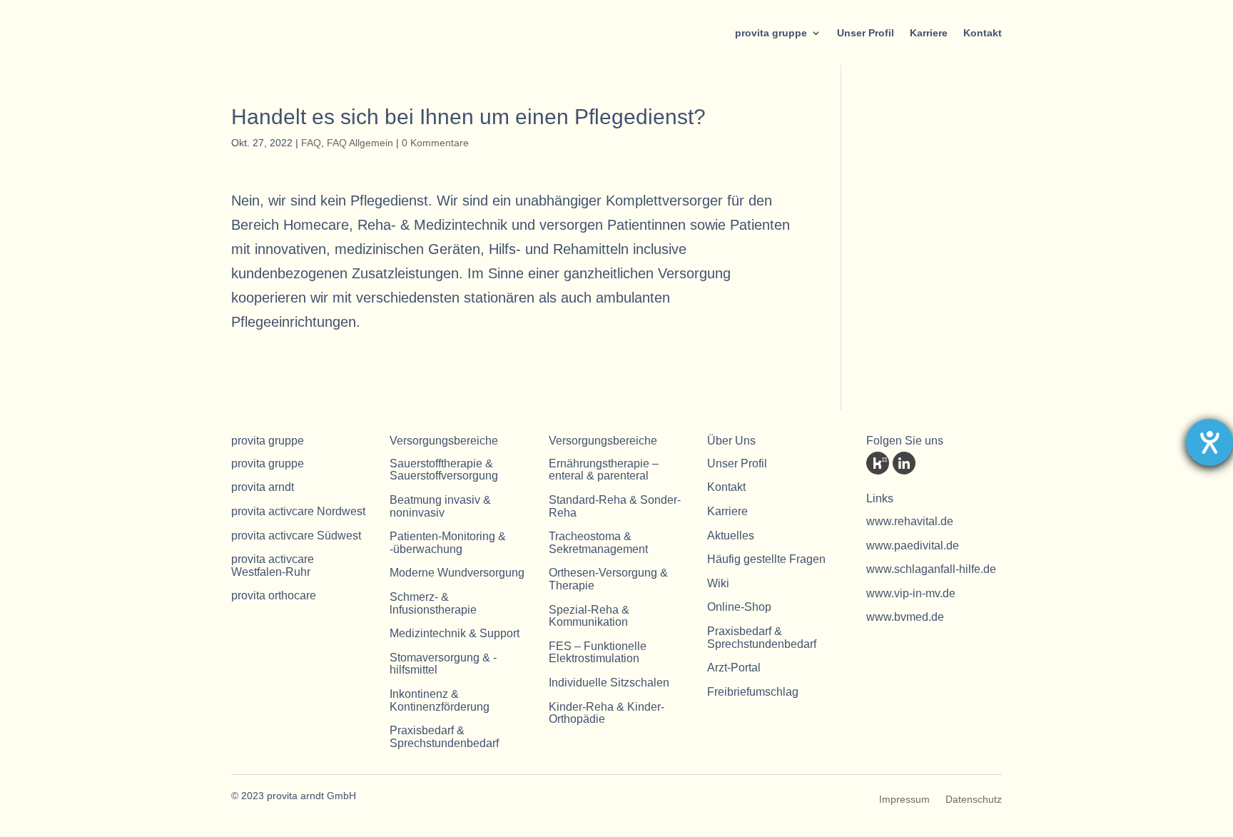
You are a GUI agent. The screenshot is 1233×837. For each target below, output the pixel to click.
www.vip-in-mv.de (910, 593)
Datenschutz (973, 799)
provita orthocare (273, 595)
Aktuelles (730, 535)
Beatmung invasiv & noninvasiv (440, 506)
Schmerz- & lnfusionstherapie (433, 603)
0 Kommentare (435, 142)
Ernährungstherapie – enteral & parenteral (604, 469)
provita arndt (262, 487)
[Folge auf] (877, 463)
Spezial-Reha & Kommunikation (589, 616)
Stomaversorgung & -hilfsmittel (443, 663)
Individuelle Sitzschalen (609, 682)
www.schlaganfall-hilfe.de (931, 569)
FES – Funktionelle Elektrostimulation (597, 652)
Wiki (718, 583)
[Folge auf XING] (956, 463)
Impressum (904, 799)
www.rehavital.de (909, 521)
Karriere (929, 33)
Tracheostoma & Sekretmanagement (598, 542)
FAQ (311, 142)
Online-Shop (739, 607)
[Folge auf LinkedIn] (904, 463)
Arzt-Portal (734, 667)
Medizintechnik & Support (454, 633)
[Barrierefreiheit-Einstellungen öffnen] (1209, 442)
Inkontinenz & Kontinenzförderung (439, 700)
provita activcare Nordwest (298, 511)
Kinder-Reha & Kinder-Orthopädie (606, 713)
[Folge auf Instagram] (983, 463)
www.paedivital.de (912, 545)
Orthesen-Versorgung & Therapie (608, 579)
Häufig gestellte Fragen (766, 559)
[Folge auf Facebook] (930, 463)
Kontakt (982, 33)
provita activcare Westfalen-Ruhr (272, 565)
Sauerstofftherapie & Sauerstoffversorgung (444, 469)
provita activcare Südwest (296, 535)
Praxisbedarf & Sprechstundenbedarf (444, 736)
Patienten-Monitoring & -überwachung (448, 542)
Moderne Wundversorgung (457, 573)
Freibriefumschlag (752, 692)
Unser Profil (865, 33)
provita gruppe (771, 33)
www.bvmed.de (905, 617)
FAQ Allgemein (360, 142)
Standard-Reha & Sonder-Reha (615, 506)
